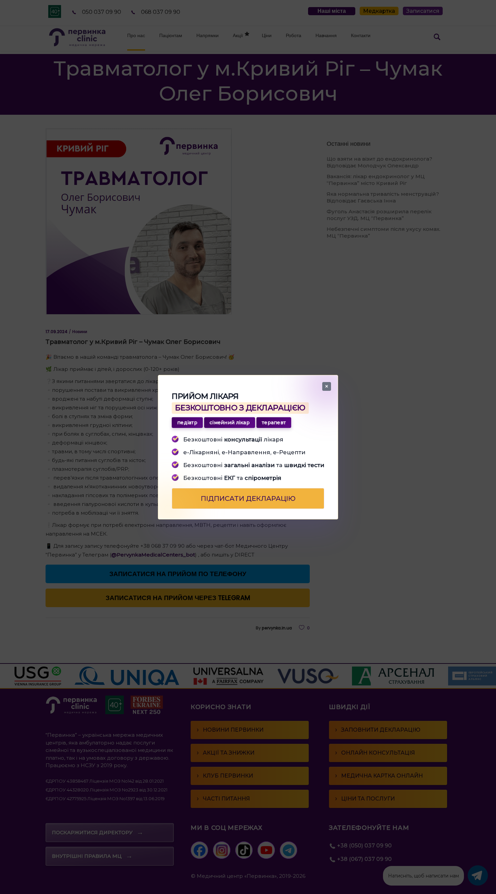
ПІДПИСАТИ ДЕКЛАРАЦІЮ (248, 498)
